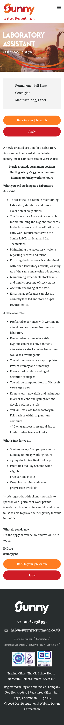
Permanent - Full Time (31, 85)
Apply (32, 131)
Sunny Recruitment (19, 10)
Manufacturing (25, 100)
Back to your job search (32, 120)
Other (42, 100)
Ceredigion (22, 93)
